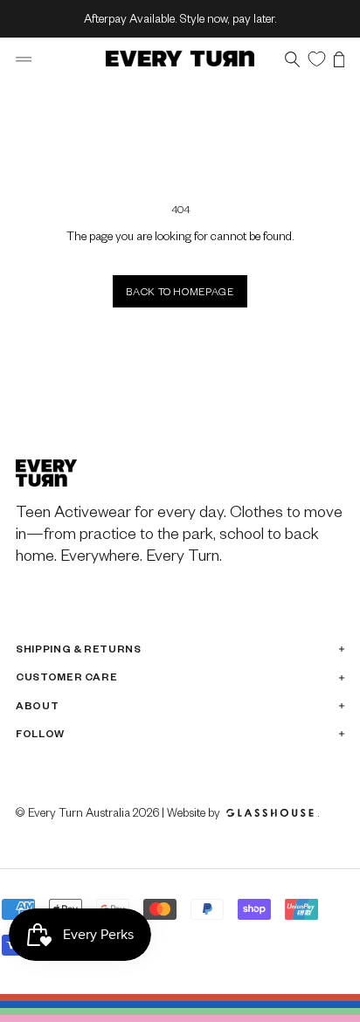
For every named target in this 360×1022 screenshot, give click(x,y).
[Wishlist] (317, 58)
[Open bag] (339, 59)
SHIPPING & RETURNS (79, 648)
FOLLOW (40, 733)
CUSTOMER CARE (66, 676)
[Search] (292, 59)
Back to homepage (179, 291)
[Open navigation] (23, 59)
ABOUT (37, 705)
